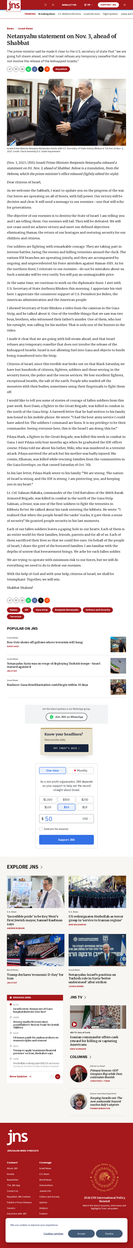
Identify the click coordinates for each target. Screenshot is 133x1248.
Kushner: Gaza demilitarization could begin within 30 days (47, 685)
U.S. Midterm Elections (69, 14)
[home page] (14, 5)
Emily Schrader (78, 1049)
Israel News (25, 28)
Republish (61, 69)
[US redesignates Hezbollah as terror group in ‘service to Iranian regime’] (97, 892)
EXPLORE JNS (23, 867)
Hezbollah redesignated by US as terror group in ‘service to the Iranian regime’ (36, 1065)
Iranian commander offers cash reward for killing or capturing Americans (94, 1041)
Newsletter (69, 5)
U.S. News (11, 911)
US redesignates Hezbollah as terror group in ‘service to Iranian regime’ (96, 918)
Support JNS (108, 5)
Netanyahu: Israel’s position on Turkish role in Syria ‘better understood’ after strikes (92, 978)
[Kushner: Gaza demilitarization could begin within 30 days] (118, 687)
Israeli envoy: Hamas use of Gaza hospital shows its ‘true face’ (32, 1010)
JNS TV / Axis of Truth (80, 1032)
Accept (81, 1233)
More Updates (18, 1076)
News (10, 28)
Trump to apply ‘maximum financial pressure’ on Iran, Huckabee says (34, 1052)
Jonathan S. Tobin (100, 1081)
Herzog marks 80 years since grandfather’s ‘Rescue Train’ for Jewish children (36, 1024)
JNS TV (76, 997)
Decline (109, 1233)
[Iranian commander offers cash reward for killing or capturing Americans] (98, 1017)
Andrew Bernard (16, 928)
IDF (26, 610)
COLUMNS (79, 1057)
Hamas (13, 610)
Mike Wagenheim (77, 924)
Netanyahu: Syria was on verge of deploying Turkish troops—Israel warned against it (53, 665)
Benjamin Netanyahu (66, 610)
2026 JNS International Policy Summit (104, 1199)
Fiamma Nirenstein (100, 1108)
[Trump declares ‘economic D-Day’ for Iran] (35, 950)
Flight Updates (110, 14)
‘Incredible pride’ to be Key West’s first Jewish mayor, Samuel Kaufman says (34, 920)
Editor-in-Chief (97, 1066)
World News (12, 970)
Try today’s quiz (66, 748)
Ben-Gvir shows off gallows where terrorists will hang (45, 642)
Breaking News (22, 997)
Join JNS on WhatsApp (69, 716)
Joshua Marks (76, 986)
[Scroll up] (51, 1076)
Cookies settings (53, 1233)
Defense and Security (98, 610)
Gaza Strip (42, 610)
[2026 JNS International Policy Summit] (104, 1177)
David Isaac (13, 646)
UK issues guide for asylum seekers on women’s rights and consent (35, 1039)
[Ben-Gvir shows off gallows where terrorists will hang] (118, 644)
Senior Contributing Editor (103, 1093)
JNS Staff (12, 671)
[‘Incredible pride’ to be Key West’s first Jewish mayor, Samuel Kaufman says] (35, 892)
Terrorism (15, 616)
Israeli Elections (92, 14)
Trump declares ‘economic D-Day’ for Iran (35, 976)
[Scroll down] (57, 1076)
